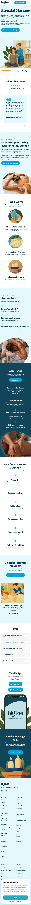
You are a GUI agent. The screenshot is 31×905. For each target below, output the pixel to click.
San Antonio (19, 844)
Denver (3, 829)
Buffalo (3, 835)
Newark (18, 817)
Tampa (3, 856)
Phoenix (3, 799)
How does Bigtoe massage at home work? (12, 635)
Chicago (3, 867)
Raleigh (18, 828)
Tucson (3, 802)
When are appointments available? (12, 648)
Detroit (3, 879)
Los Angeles (4, 811)
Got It (15, 897)
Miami (2, 851)
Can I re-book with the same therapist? (13, 642)
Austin (18, 834)
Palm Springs (4, 813)
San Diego (4, 818)
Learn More (12, 613)
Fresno (3, 808)
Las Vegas (19, 867)
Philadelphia (19, 873)
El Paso (18, 839)
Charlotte (18, 823)
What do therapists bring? (10, 661)
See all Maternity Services (15, 574)
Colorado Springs (5, 827)
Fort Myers (4, 844)
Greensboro (19, 825)
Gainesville (4, 846)
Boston (3, 873)
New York (3, 838)
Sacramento (4, 816)
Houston (18, 841)
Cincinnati (19, 806)
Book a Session (20, 2)
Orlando (3, 854)
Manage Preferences (15, 901)
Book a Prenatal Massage (10, 30)
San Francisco (5, 821)
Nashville (18, 879)
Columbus (19, 811)
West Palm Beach (5, 859)
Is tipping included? (8, 654)
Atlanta (18, 799)
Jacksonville (4, 849)
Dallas (18, 836)
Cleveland (19, 808)
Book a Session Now (15, 752)
